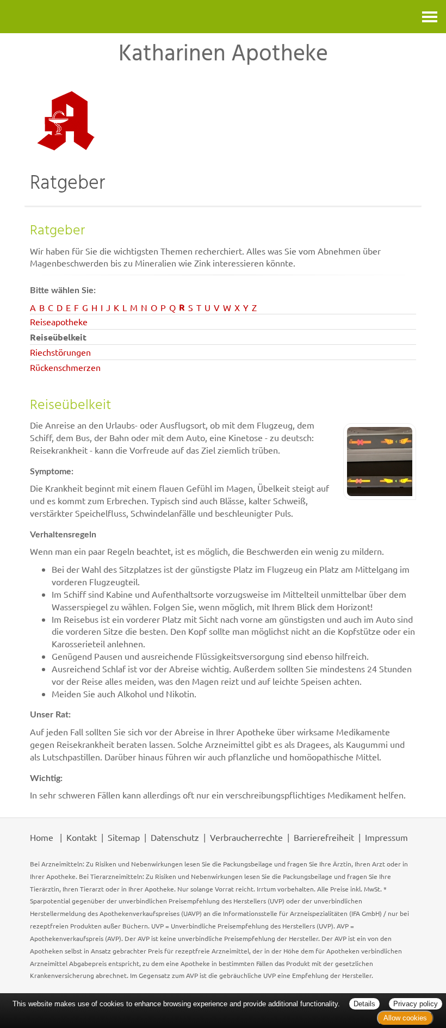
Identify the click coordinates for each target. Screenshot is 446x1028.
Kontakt (81, 837)
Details (364, 1004)
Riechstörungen (60, 351)
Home (41, 837)
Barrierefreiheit (324, 837)
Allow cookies (405, 1018)
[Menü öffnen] (429, 16)
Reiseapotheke (59, 321)
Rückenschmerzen (65, 367)
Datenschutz (175, 837)
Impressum (386, 837)
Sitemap (124, 837)
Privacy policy (415, 1004)
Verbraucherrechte (246, 837)
